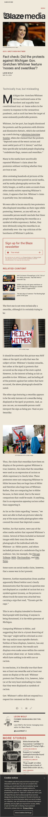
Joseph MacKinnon (30, 749)
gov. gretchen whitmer (14, 51)
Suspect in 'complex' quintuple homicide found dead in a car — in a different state (33, 754)
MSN (13, 557)
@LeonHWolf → (20, 731)
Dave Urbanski (28, 770)
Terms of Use (37, 257)
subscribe (8, 2)
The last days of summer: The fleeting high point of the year (31, 295)
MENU (43, 8)
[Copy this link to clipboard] (31, 708)
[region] (24, 795)
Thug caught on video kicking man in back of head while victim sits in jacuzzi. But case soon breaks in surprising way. (33, 765)
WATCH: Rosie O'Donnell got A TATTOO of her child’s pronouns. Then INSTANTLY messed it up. (30, 277)
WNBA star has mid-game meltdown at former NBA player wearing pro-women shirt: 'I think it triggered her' (29, 286)
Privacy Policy (27, 257)
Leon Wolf (8, 73)
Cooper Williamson (30, 759)
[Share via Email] (26, 708)
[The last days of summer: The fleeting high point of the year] (9, 296)
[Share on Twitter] (22, 708)
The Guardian (23, 557)
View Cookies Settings (23, 812)
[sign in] (1, 2)
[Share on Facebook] (17, 708)
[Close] (44, 778)
